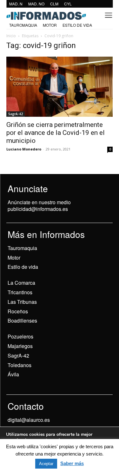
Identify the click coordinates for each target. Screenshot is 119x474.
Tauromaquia (22, 248)
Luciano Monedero (23, 149)
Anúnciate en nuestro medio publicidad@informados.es (39, 206)
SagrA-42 (15, 114)
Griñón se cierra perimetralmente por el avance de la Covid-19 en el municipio (55, 132)
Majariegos (20, 346)
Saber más (72, 463)
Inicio (11, 35)
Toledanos (19, 365)
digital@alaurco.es (29, 419)
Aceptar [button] (46, 463)
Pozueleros (20, 336)
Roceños (18, 311)
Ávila (13, 374)
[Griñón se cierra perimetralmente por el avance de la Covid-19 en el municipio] (59, 87)
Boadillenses (22, 320)
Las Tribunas (22, 301)
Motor (14, 257)
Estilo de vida (23, 266)
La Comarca (21, 282)
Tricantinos (20, 292)
